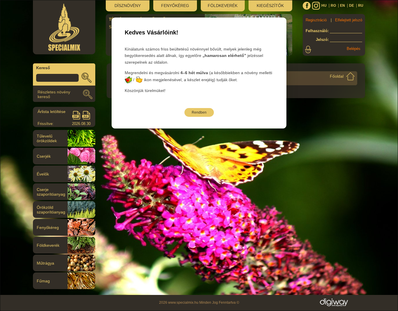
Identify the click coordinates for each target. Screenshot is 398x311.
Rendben (199, 112)
